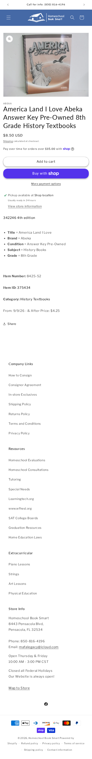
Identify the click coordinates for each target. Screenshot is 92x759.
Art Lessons (17, 583)
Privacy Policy (19, 433)
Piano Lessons (19, 564)
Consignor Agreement (25, 385)
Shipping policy (33, 749)
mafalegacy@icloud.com (39, 647)
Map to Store (19, 688)
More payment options (46, 183)
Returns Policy (19, 414)
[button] (8, 17)
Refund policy (29, 743)
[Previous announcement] (8, 4)
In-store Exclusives (23, 394)
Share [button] (11, 324)
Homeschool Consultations (28, 470)
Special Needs (19, 489)
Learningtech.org (21, 499)
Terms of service (74, 743)
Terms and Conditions (25, 423)
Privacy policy (51, 743)
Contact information (59, 749)
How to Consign (20, 375)
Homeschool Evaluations (27, 460)
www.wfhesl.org (20, 508)
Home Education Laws (25, 537)
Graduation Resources (25, 527)
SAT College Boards (23, 518)
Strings (14, 574)
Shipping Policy (20, 404)
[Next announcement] (84, 4)
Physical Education (23, 593)
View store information (25, 206)
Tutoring (15, 479)
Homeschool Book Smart (43, 738)
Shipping (8, 141)
